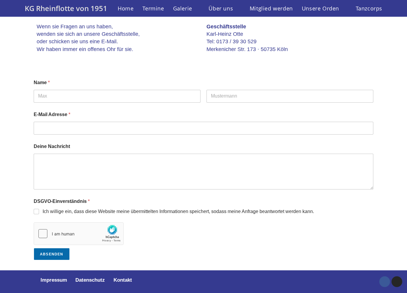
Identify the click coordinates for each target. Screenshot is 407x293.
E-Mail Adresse (52, 114)
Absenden (51, 254)
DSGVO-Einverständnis (62, 201)
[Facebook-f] (384, 281)
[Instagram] (397, 281)
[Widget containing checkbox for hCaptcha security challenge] (79, 233)
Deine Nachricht (52, 146)
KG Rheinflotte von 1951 (66, 8)
